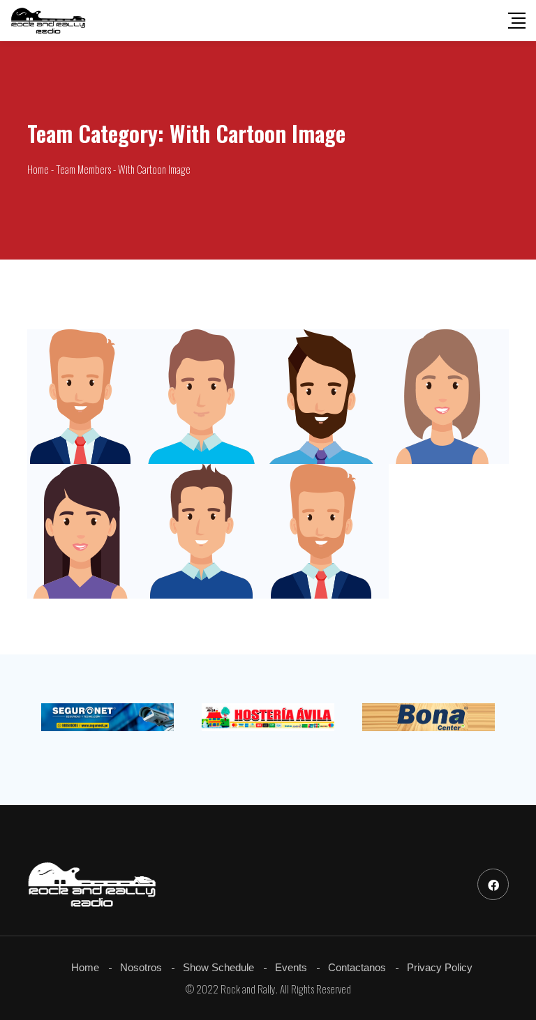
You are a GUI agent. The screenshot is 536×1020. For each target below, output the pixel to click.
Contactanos (357, 967)
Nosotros (141, 967)
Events (291, 967)
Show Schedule (218, 967)
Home (85, 967)
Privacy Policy (439, 967)
